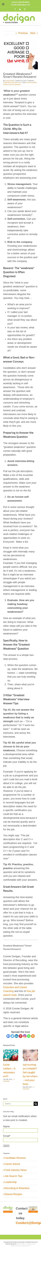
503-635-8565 (23, 2)
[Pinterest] (20, 1036)
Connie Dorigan (9, 80)
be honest (29, 82)
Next (32, 33)
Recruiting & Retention (16, 1188)
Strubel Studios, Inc (22, 1244)
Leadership (10, 1182)
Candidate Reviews (15, 1157)
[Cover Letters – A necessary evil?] (10, 1051)
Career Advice (7, 82)
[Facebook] (8, 1036)
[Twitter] (12, 1036)
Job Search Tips (16, 82)
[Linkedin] (16, 1036)
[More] (33, 1036)
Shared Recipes (13, 1194)
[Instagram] (24, 1036)
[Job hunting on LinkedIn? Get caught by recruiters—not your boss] (30, 1051)
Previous (23, 33)
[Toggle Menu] (3, 4)
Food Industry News (15, 1170)
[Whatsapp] (29, 1036)
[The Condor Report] (8, 1209)
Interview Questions (15, 84)
